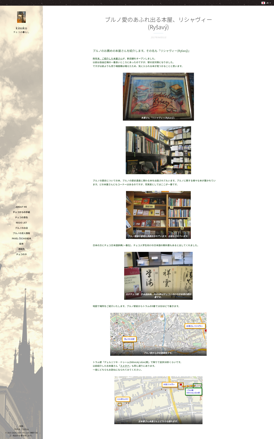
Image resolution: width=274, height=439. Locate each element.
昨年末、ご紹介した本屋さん (107, 58)
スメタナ (124, 365)
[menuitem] (21, 206)
